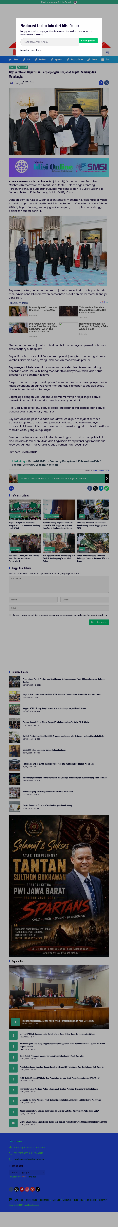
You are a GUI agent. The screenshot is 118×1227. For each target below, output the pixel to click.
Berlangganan (88, 40)
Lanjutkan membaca (30, 50)
